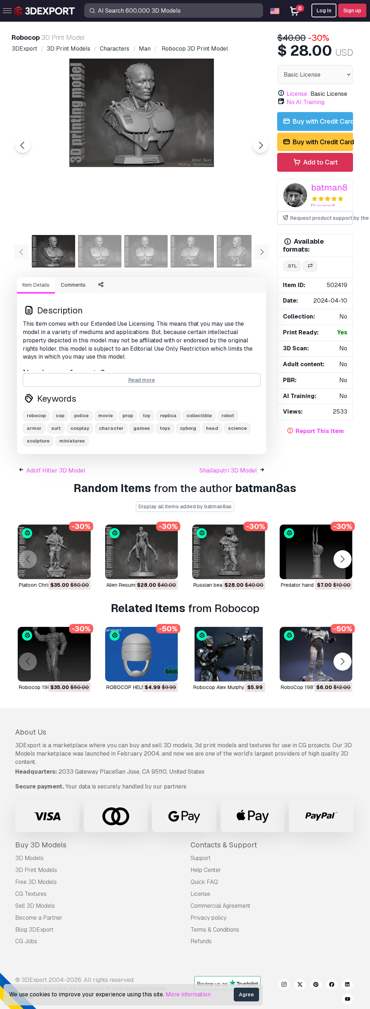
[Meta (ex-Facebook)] (331, 985)
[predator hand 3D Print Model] (316, 552)
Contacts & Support (223, 845)
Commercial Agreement (220, 906)
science (237, 428)
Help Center (205, 870)
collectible (199, 415)
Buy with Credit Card (322, 121)
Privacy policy (208, 918)
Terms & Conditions (214, 929)
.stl (292, 266)
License (200, 894)
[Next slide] (260, 145)
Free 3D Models (36, 882)
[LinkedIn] (347, 985)
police (81, 415)
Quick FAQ (204, 882)
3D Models (29, 858)
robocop (36, 415)
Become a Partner (39, 918)
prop (127, 415)
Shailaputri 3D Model (228, 470)
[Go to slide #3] (146, 251)
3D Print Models (36, 870)
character (111, 428)
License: (298, 94)
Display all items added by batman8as (185, 506)
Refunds (201, 941)
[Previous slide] (22, 145)
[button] (342, 559)
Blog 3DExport (34, 929)
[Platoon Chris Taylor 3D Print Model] (54, 552)
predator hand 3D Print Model (315, 585)
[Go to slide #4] (192, 251)
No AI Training (305, 102)
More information (188, 994)
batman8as (334, 187)
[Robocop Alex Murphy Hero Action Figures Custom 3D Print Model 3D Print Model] (228, 654)
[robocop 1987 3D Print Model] (54, 654)
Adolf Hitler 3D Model (55, 470)
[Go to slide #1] (53, 251)
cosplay (79, 428)
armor (34, 428)
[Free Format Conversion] (310, 266)
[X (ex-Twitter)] (300, 985)
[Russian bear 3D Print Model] (228, 552)
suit (56, 428)
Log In (324, 10)
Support (200, 858)
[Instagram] (284, 985)
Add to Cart (320, 162)
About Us (30, 732)
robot (227, 415)
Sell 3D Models (35, 906)
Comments (73, 285)
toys (165, 428)
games (141, 428)
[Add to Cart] (65, 569)
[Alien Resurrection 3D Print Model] (141, 552)
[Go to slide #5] (238, 251)
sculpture (38, 441)
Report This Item (320, 431)
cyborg (188, 428)
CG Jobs (26, 941)
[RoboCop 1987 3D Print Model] (316, 654)
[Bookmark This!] (80, 569)
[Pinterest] (316, 985)
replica (168, 415)
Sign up (352, 10)
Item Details (36, 285)
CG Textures (31, 894)
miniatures (72, 441)
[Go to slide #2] (99, 251)
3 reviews (323, 206)
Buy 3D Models (40, 845)
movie (105, 415)
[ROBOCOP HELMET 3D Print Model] (141, 654)
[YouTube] (347, 1000)
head (212, 428)
